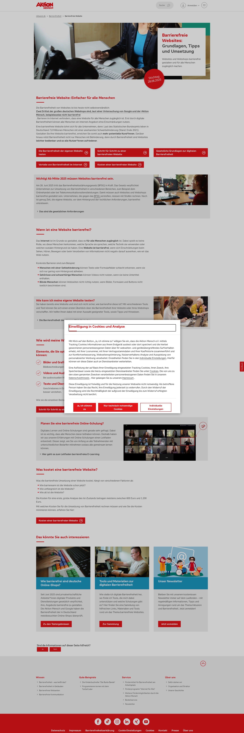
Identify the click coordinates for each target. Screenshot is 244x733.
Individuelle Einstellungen (153, 358)
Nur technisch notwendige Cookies (118, 407)
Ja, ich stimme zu (84, 407)
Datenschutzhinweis (79, 377)
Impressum (128, 377)
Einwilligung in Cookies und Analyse (97, 326)
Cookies (154, 371)
